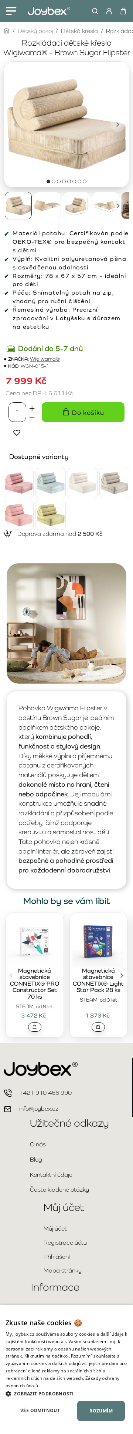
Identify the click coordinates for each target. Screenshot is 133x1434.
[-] (32, 417)
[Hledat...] (93, 11)
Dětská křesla (79, 31)
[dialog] (66, 1369)
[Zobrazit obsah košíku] (122, 11)
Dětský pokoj (35, 31)
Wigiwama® (45, 359)
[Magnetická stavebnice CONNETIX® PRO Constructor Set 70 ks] (34, 941)
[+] (32, 407)
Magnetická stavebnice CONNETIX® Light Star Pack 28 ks (98, 981)
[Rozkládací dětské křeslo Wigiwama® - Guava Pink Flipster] (19, 515)
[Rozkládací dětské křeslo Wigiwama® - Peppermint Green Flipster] (50, 483)
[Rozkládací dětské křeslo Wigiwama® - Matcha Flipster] (50, 515)
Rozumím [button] (101, 1411)
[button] (15, 124)
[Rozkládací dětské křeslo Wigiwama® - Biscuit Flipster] (114, 483)
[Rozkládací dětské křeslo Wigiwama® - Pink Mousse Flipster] (19, 483)
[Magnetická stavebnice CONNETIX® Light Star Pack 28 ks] (98, 941)
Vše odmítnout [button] (40, 1410)
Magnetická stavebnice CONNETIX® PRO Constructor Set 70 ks (34, 984)
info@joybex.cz (38, 1108)
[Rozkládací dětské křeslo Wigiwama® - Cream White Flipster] (83, 483)
